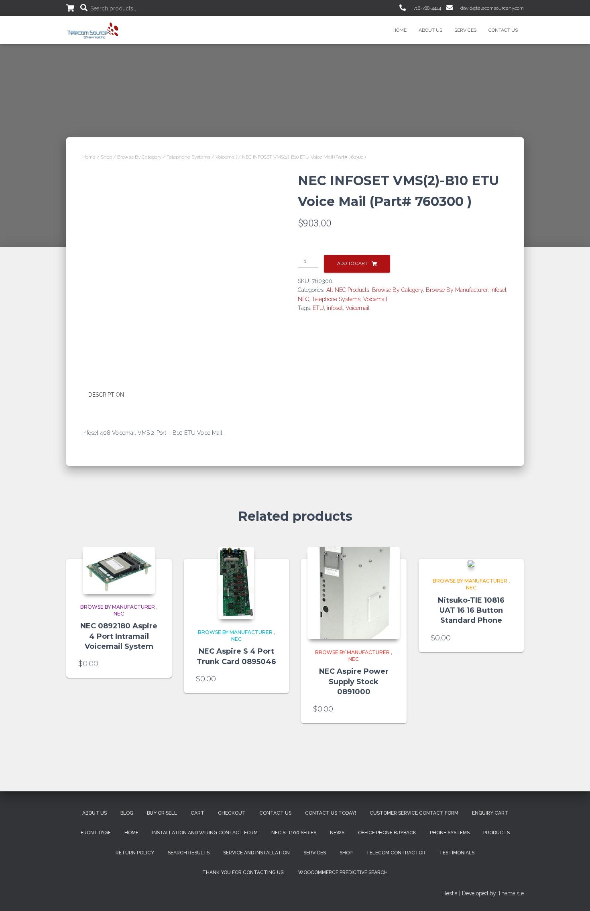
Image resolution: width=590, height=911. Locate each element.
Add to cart (352, 263)
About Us (430, 30)
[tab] (112, 395)
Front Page (96, 833)
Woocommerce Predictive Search (343, 872)
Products (496, 833)
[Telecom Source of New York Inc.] (93, 30)
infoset (335, 308)
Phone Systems (450, 833)
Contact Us (503, 30)
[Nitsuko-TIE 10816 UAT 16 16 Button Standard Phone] (471, 563)
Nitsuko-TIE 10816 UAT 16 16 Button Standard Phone (471, 610)
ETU (318, 308)
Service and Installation (256, 853)
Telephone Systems (188, 157)
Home (400, 30)
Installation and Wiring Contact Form (205, 833)
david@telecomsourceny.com (491, 8)
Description (106, 394)
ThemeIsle (511, 893)
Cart (197, 813)
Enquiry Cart (490, 813)
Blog (126, 813)
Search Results (189, 853)
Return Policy (135, 853)
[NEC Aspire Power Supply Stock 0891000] (353, 593)
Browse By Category (139, 157)
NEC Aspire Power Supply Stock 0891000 (354, 681)
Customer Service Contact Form (414, 813)
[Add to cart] (156, 664)
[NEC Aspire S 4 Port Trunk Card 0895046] (236, 583)
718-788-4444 (426, 8)
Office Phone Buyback (387, 833)
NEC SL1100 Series (293, 833)
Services (465, 30)
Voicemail (226, 157)
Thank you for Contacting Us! (243, 872)
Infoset (498, 290)
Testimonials (456, 853)
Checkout (232, 813)
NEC (303, 299)
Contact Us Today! (330, 813)
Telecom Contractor (395, 853)
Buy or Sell (162, 813)
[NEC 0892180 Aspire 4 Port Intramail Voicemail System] (119, 570)
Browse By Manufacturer (457, 290)
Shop (106, 157)
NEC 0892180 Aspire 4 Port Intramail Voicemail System (118, 636)
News (337, 833)
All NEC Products (347, 290)
